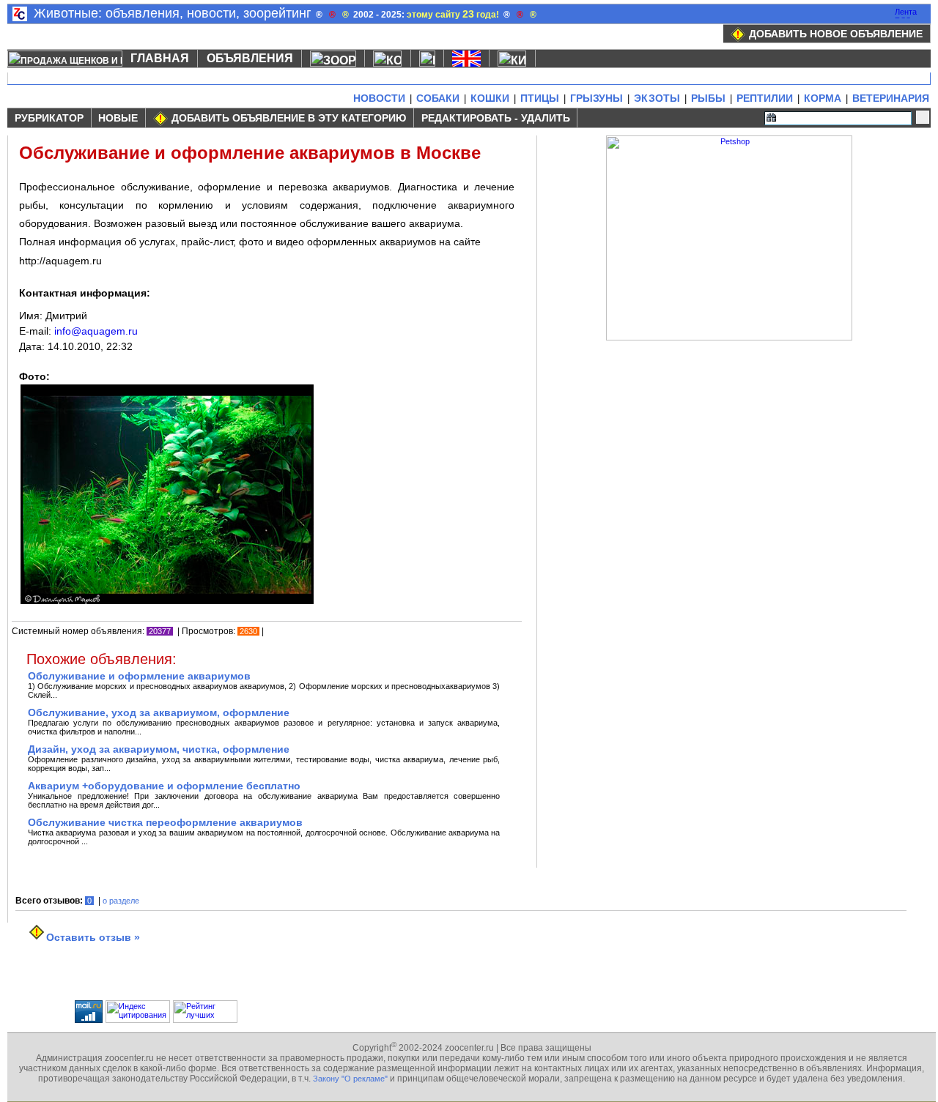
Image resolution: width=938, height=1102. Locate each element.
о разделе (121, 900)
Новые (118, 118)
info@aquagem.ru (96, 331)
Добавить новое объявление (836, 34)
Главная (159, 58)
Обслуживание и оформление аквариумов (139, 676)
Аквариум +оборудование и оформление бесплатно (164, 786)
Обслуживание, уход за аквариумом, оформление (158, 712)
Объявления (250, 58)
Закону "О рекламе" (350, 1078)
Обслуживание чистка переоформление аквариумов (165, 822)
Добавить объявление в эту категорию (288, 118)
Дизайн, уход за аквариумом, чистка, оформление (158, 749)
